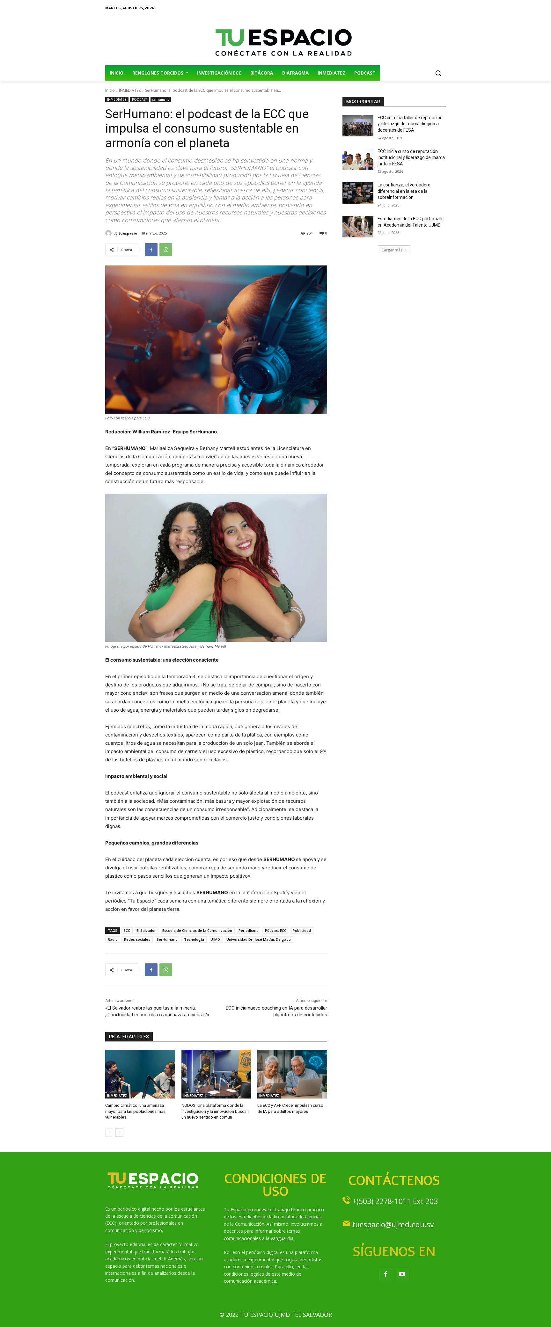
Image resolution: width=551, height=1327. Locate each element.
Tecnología (194, 939)
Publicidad (302, 930)
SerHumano (167, 939)
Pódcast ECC (275, 930)
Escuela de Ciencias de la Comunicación (197, 930)
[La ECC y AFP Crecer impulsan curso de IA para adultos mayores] (292, 1074)
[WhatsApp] (165, 249)
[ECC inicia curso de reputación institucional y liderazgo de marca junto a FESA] (357, 159)
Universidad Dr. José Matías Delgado (258, 939)
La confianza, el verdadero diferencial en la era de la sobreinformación (404, 191)
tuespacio (128, 233)
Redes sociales (137, 939)
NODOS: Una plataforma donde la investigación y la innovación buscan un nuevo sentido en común (215, 1111)
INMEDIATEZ (130, 90)
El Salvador (146, 930)
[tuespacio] (109, 233)
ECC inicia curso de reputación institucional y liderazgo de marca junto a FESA (411, 157)
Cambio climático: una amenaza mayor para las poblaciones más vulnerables (135, 1111)
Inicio (110, 90)
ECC (127, 930)
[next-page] (119, 1132)
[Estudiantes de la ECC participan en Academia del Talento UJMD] (357, 226)
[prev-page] (109, 1132)
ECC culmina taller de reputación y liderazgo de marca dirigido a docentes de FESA (410, 124)
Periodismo (249, 930)
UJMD (215, 939)
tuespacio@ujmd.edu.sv (393, 1224)
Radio (113, 939)
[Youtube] (402, 1274)
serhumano (160, 99)
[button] (438, 73)
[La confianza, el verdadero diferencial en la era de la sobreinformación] (357, 193)
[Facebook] (151, 249)
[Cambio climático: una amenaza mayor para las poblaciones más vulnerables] (140, 1074)
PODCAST (139, 99)
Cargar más (391, 250)
